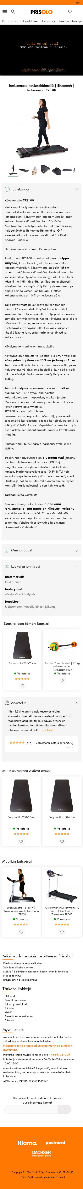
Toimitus (9, 1008)
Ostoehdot (11, 996)
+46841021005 (59, 1054)
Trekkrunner (13, 582)
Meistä (8, 1012)
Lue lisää (47, 730)
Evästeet (9, 1020)
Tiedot (77, 2)
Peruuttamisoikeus (15, 1000)
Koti (4, 21)
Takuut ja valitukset (16, 1004)
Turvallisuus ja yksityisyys (19, 1016)
